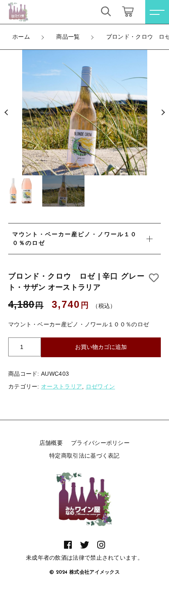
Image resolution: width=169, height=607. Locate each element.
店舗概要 (51, 443)
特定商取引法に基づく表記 (84, 455)
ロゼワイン (100, 386)
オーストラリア (61, 386)
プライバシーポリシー (100, 443)
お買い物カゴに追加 (101, 347)
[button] (6, 112)
